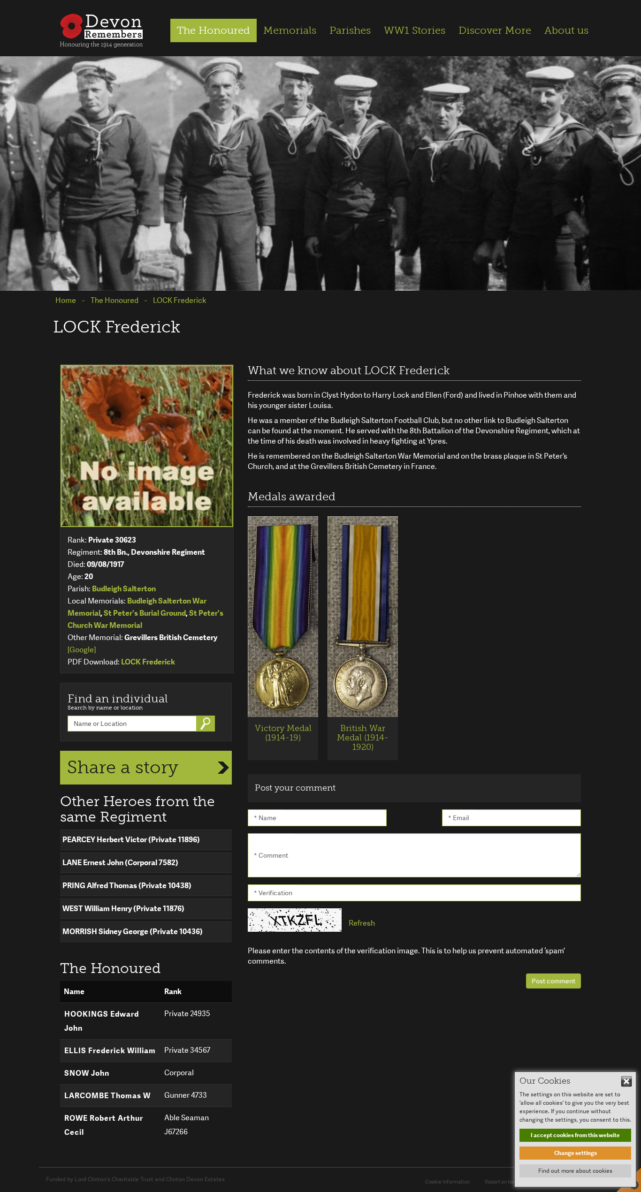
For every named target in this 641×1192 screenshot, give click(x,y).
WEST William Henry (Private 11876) (123, 908)
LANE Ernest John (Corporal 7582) (120, 863)
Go (206, 723)
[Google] (82, 650)
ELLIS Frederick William (110, 1051)
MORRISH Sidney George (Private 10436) (132, 931)
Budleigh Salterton (124, 589)
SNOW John (86, 1073)
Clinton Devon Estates (195, 1179)
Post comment (553, 981)
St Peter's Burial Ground (145, 613)
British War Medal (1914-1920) (363, 737)
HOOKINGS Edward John (101, 1021)
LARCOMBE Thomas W (107, 1096)
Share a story (122, 767)
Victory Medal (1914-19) (283, 733)
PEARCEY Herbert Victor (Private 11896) (131, 840)
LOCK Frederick (148, 662)
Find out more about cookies (575, 1171)
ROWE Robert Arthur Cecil (103, 1125)
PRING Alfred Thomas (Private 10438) (126, 885)
